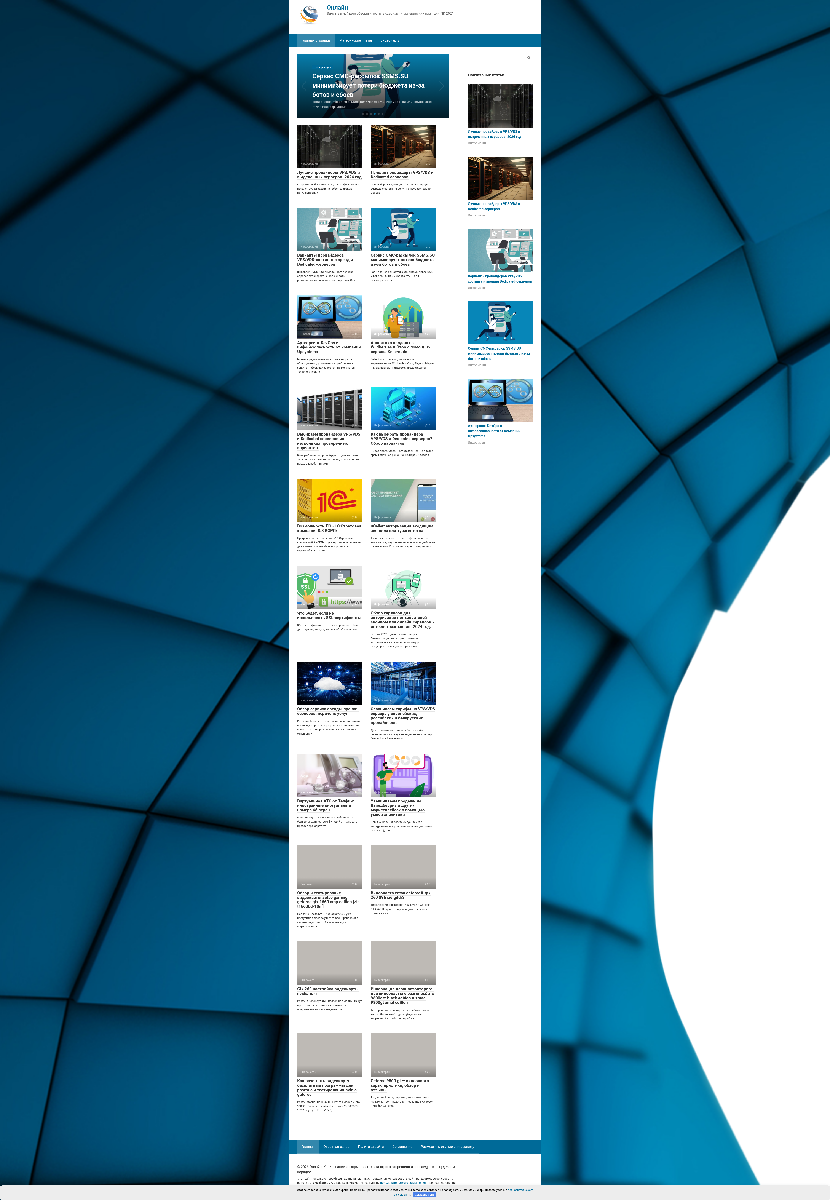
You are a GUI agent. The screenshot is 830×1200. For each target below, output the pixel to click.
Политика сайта (371, 1147)
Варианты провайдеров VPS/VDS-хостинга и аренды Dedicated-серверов (325, 260)
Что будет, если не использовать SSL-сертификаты (329, 615)
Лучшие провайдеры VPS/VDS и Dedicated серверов (402, 174)
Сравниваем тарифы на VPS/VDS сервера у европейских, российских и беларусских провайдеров (403, 715)
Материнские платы (355, 40)
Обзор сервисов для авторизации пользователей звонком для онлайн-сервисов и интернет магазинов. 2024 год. (403, 619)
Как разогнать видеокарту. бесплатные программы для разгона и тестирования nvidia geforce (327, 1087)
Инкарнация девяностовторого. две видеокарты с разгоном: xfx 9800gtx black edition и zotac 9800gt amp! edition (402, 995)
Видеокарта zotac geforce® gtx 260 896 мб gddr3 (401, 895)
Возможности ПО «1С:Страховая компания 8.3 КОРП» (329, 528)
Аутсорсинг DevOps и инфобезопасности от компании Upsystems (329, 347)
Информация (477, 143)
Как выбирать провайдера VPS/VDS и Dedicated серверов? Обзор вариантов (401, 439)
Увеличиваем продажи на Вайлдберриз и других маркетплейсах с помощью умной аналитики (398, 808)
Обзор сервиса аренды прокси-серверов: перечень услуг (328, 711)
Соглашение (402, 1147)
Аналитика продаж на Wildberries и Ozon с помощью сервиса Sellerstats (400, 347)
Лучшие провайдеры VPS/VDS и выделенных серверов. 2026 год (329, 174)
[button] (363, 114)
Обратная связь (336, 1147)
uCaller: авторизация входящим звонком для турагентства (402, 528)
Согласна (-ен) (424, 1194)
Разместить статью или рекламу (447, 1147)
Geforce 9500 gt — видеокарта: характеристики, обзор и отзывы (400, 1085)
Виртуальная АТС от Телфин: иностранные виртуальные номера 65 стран (325, 806)
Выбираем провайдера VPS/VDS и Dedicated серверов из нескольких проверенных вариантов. (328, 441)
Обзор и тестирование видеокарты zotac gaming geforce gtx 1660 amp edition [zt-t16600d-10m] (328, 899)
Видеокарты (390, 40)
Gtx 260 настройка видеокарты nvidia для (328, 991)
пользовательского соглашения (403, 1183)
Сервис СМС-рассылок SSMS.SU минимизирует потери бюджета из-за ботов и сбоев (403, 260)
